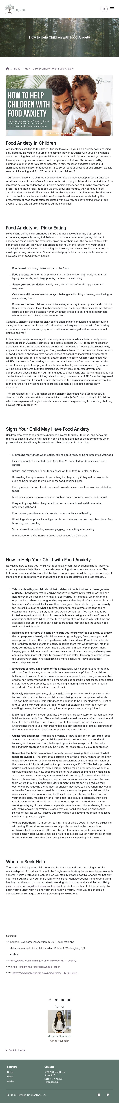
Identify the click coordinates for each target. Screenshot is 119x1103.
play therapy (13, 886)
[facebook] (50, 999)
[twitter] (56, 999)
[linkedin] (62, 999)
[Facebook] (99, 1095)
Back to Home (17, 1050)
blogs (17, 68)
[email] (68, 999)
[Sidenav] (112, 9)
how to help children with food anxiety (49, 68)
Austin (10, 1081)
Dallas (10, 1072)
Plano (10, 1076)
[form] (104, 9)
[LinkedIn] (108, 1095)
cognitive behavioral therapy (43, 886)
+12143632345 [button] (51, 1082)
